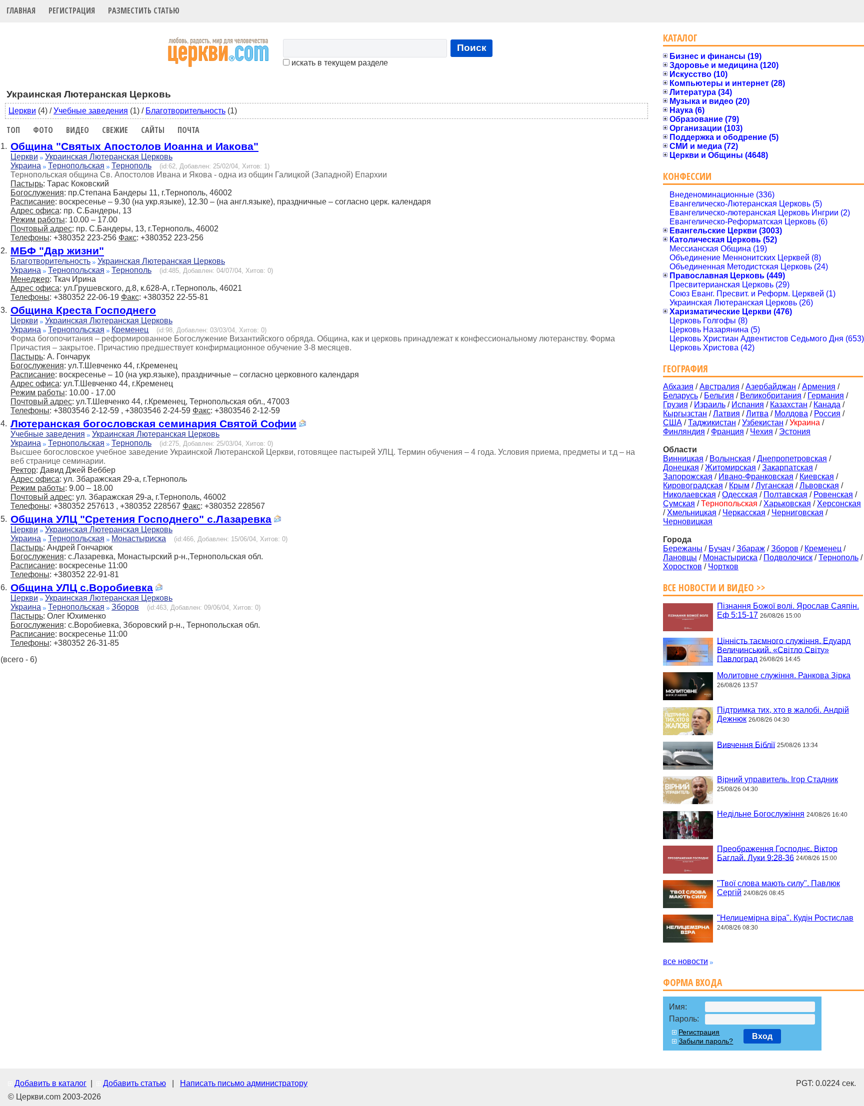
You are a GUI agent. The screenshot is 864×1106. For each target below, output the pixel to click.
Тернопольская (76, 165)
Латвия (726, 413)
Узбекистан (763, 422)
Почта (189, 129)
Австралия (720, 386)
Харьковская (787, 503)
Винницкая (683, 458)
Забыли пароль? (705, 1041)
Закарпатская (787, 467)
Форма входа (692, 982)
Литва (757, 413)
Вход (762, 1036)
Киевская (817, 476)
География (685, 368)
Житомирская (730, 467)
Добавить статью (134, 1083)
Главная (21, 10)
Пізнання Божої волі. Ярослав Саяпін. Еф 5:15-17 (788, 610)
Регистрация (71, 10)
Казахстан (789, 404)
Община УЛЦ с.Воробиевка (81, 587)
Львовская (819, 485)
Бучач (719, 548)
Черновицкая (687, 521)
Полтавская (786, 494)
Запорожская (687, 476)
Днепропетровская (792, 458)
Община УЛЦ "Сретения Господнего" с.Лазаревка (141, 519)
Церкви (22, 110)
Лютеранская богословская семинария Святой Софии (153, 423)
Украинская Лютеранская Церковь (108, 156)
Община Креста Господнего (83, 310)
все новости (685, 961)
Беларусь (680, 395)
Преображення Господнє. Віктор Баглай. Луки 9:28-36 (777, 853)
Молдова (791, 413)
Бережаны (682, 548)
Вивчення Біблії (746, 744)
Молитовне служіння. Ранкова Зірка (783, 675)
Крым (739, 485)
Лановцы (680, 557)
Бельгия (719, 395)
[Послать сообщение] (302, 424)
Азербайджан (771, 386)
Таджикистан (712, 422)
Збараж (750, 548)
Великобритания (771, 395)
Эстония (794, 431)
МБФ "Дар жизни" (57, 250)
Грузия (675, 404)
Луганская (775, 485)
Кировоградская (693, 485)
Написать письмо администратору (244, 1083)
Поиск (471, 47)
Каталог (680, 37)
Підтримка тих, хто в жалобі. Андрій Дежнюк (783, 714)
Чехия (761, 431)
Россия (827, 413)
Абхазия (678, 386)
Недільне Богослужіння (760, 814)
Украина (25, 165)
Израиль (710, 404)
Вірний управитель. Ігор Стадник (777, 779)
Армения (819, 386)
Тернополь (132, 165)
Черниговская (798, 512)
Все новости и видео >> (714, 587)
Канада (827, 404)
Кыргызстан (685, 413)
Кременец (130, 329)
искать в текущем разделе (339, 62)
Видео (77, 129)
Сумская (679, 503)
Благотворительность (186, 110)
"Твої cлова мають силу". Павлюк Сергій (778, 888)
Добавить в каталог (50, 1083)
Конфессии (687, 176)
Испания (748, 404)
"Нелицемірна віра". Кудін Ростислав (785, 918)
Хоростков (682, 566)
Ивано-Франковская (756, 476)
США (672, 422)
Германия (826, 395)
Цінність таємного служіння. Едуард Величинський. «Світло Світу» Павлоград (783, 649)
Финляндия (684, 431)
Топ (13, 129)
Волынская (730, 458)
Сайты (152, 129)
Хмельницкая (691, 512)
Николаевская (689, 494)
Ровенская (833, 494)
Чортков (723, 566)
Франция (727, 431)
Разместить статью (144, 10)
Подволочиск (788, 557)
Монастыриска (139, 538)
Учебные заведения (91, 110)
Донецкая (681, 467)
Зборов (125, 607)
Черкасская (744, 512)
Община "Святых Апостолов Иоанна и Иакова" (134, 146)
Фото (43, 129)
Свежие (115, 129)
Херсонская (839, 503)
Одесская (740, 494)
